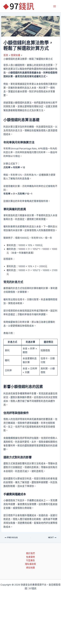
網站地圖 (30, 567)
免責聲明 (30, 557)
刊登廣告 (30, 560)
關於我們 (30, 553)
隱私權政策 (30, 564)
